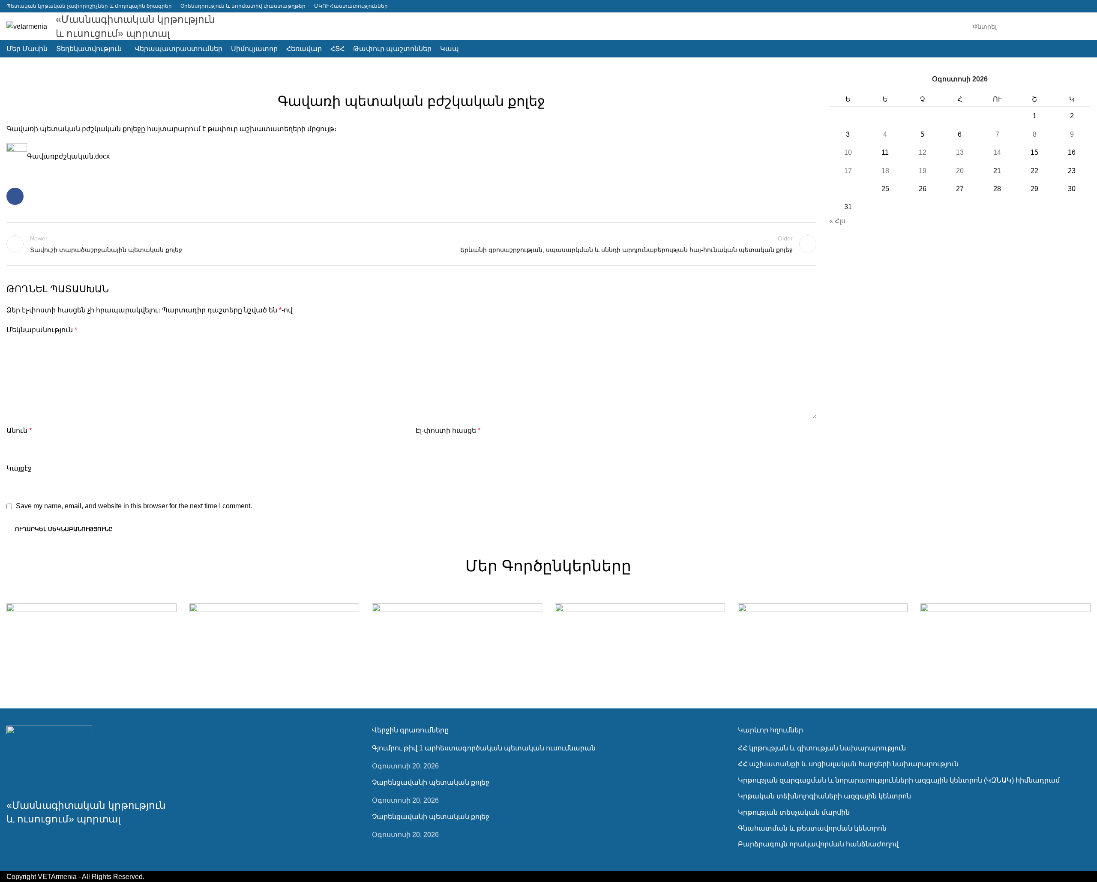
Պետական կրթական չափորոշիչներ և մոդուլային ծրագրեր (89, 6)
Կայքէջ (19, 468)
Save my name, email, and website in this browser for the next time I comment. (134, 506)
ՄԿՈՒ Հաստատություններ (351, 6)
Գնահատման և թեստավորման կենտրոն (812, 828)
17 (848, 170)
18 (885, 170)
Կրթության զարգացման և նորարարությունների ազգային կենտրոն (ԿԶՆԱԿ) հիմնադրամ (899, 780)
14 (997, 152)
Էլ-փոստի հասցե (448, 430)
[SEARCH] (1081, 26)
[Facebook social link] (1085, 6)
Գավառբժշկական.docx (68, 156)
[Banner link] (91, 645)
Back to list (411, 243)
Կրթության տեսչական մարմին (794, 812)
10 (848, 152)
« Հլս (837, 221)
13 (960, 152)
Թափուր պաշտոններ (412, 80)
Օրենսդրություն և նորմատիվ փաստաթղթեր (243, 6)
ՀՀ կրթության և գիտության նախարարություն (822, 748)
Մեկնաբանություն (41, 329)
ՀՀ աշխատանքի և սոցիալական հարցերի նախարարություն (848, 764)
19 (922, 170)
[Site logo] (26, 26)
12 (922, 152)
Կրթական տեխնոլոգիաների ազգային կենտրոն (824, 796)
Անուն (19, 430)
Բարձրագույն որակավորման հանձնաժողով (818, 844)
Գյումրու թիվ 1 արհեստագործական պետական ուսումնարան (484, 748)
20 (960, 170)
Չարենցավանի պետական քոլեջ (430, 782)
